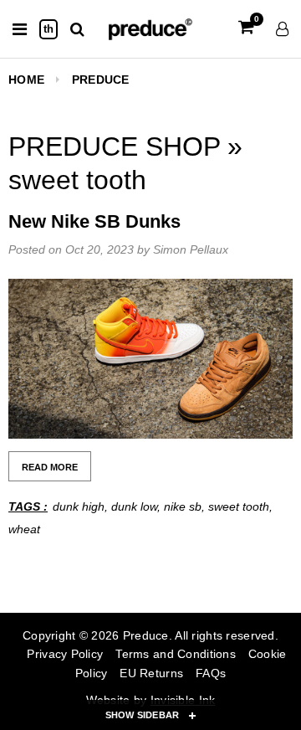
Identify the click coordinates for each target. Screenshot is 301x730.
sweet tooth (238, 506)
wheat (24, 529)
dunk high (79, 506)
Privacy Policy (65, 654)
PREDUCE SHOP (117, 146)
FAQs (211, 673)
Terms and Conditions (175, 654)
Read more (50, 467)
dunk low (134, 506)
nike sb (183, 506)
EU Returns (151, 673)
